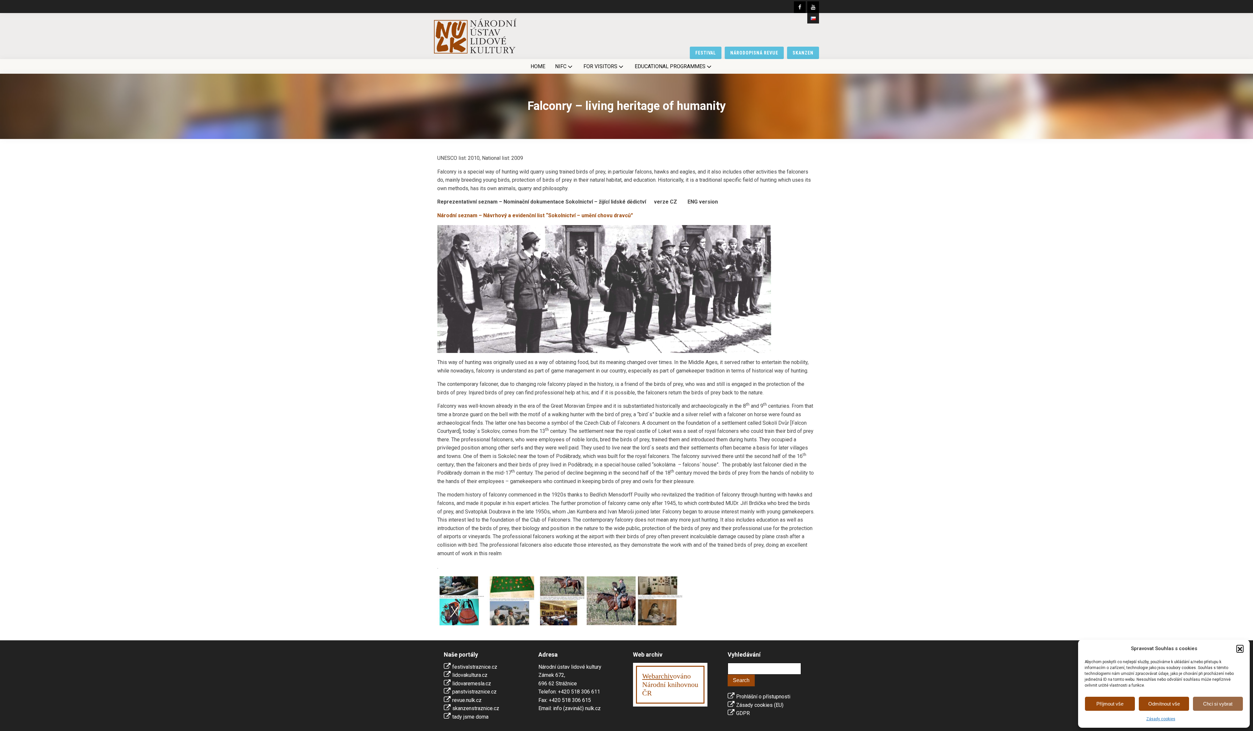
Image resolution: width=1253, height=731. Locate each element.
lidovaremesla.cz (471, 683)
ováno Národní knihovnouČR (670, 684)
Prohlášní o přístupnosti (763, 696)
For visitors (600, 66)
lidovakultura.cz (469, 675)
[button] (1240, 648)
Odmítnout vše (1164, 704)
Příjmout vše (1109, 704)
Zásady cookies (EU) (759, 705)
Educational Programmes (670, 66)
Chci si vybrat (1217, 704)
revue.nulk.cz (467, 700)
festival (705, 52)
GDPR (743, 713)
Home (538, 66)
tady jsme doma (470, 717)
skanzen (803, 52)
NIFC (560, 66)
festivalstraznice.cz (474, 667)
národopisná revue (754, 52)
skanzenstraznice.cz (475, 708)
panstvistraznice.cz (474, 692)
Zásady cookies (1160, 719)
